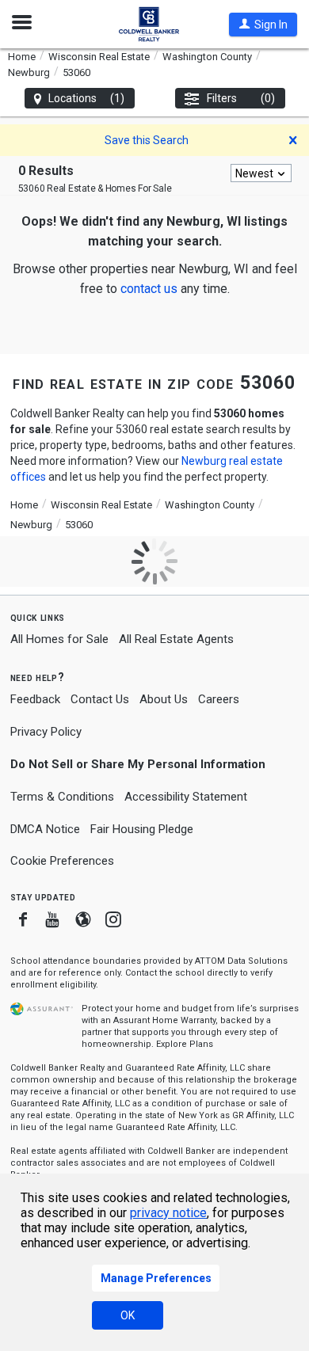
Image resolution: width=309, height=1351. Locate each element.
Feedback (35, 700)
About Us (163, 699)
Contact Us (100, 699)
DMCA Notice (45, 829)
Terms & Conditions (62, 797)
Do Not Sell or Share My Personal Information (137, 764)
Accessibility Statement (185, 797)
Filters (241, 98)
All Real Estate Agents (176, 639)
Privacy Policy (46, 732)
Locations (86, 98)
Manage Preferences (156, 1278)
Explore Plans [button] (184, 1044)
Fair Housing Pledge (141, 829)
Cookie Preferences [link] (62, 861)
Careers (218, 699)
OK (127, 1315)
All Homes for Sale (59, 639)
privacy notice (168, 1212)
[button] (263, 24)
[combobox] (261, 173)
